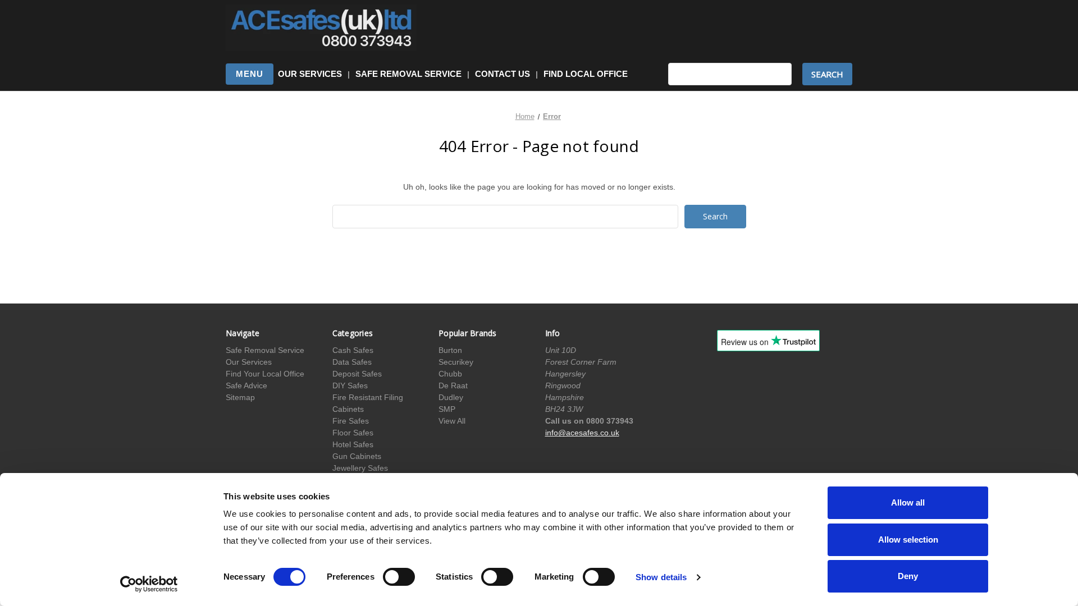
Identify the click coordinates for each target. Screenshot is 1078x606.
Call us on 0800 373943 (589, 420)
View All (451, 420)
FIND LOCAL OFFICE (585, 74)
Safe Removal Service (265, 350)
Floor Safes (352, 432)
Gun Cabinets (356, 456)
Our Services (249, 361)
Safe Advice (246, 385)
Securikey (455, 361)
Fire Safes (350, 420)
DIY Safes (350, 385)
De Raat (453, 385)
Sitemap (240, 397)
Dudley (450, 397)
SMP (446, 409)
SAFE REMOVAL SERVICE (408, 74)
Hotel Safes (352, 444)
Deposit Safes (357, 373)
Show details (661, 577)
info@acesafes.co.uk (582, 432)
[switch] (399, 577)
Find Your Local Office (265, 373)
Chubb (450, 373)
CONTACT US (502, 74)
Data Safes (352, 361)
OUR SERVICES (310, 74)
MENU (249, 74)
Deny (908, 576)
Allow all (908, 502)
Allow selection (908, 539)
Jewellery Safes (360, 467)
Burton (450, 350)
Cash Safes (352, 350)
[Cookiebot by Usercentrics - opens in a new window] (149, 584)
